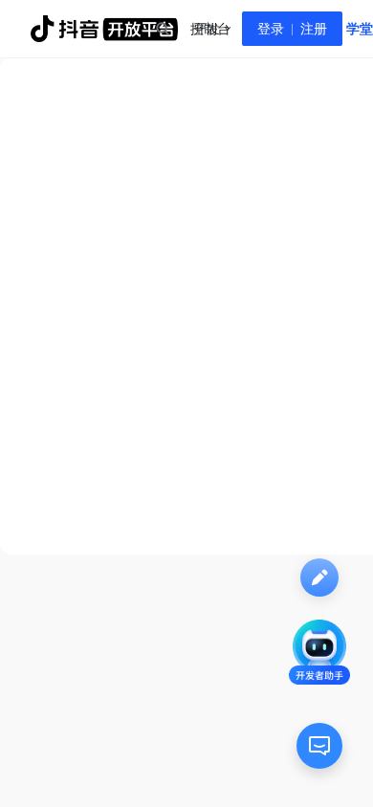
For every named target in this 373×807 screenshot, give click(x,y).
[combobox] (161, 28)
